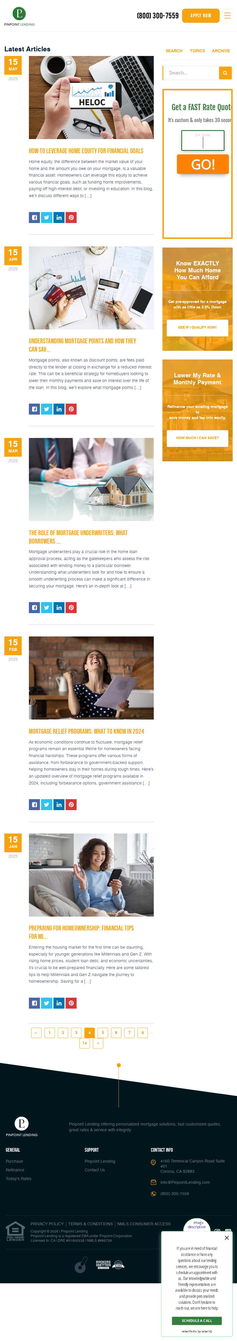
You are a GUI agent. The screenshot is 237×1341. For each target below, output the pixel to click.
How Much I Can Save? (197, 438)
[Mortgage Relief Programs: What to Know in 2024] (91, 678)
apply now (200, 15)
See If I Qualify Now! (197, 327)
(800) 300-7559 (158, 15)
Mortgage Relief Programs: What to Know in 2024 (86, 731)
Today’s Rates (19, 1179)
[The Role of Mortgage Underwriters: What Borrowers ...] (91, 479)
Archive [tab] (221, 51)
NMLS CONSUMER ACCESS (144, 1224)
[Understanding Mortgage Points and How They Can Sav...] (91, 287)
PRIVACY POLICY (47, 1224)
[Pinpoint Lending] (19, 17)
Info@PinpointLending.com (185, 1183)
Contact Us (95, 1170)
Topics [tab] (197, 51)
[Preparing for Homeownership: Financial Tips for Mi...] (91, 875)
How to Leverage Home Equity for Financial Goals (86, 151)
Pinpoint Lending (100, 1162)
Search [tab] (174, 51)
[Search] (225, 73)
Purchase (14, 1162)
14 (84, 1043)
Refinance (15, 1170)
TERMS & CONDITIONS (90, 1224)
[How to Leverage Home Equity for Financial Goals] (91, 97)
